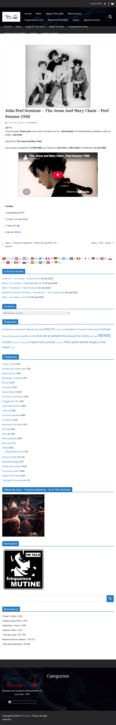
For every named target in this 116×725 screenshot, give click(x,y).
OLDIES (7, 342)
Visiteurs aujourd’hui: (12, 621)
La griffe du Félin (28, 336)
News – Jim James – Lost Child (16, 297)
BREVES (49, 329)
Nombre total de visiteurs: (14, 639)
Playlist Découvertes (42, 342)
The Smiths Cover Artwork (14, 480)
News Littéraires (9, 438)
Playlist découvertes (11, 466)
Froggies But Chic (10, 401)
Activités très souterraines (14, 329)
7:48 (17, 225)
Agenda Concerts (92, 20)
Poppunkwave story (34, 20)
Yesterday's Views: (11, 625)
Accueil (28, 13)
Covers (59, 329)
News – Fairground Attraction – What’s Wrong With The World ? (31, 245)
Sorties (76, 20)
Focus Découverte (10, 336)
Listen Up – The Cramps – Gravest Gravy (21, 278)
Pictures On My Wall (21, 342)
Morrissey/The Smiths (58, 20)
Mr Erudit (94, 336)
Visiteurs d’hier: (9, 630)
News (38, 13)
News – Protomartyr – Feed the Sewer (20, 288)
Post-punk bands (76, 342)
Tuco (12, 348)
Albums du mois (35, 329)
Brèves (5, 382)
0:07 (21, 213)
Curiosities (69, 329)
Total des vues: (9, 635)
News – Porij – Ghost (101, 243)
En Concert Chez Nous (87, 329)
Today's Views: (9, 616)
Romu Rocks (25, 716)
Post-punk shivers (10, 471)
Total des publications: (13, 644)
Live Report (7, 420)
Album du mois (74, 13)
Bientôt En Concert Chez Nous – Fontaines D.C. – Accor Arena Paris (33, 292)
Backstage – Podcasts (12, 378)
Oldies (5, 448)
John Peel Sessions (11, 406)
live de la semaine (49, 336)
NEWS (104, 335)
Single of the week (55, 13)
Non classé (7, 443)
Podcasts (59, 343)
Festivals (105, 329)
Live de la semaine (11, 415)
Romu (22, 123)
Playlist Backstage (10, 462)
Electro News (8, 392)
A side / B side (9, 364)
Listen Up (6, 410)
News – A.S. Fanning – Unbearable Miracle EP (23, 283)
